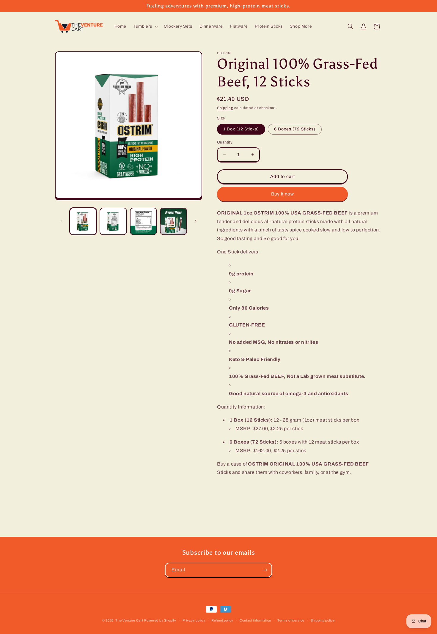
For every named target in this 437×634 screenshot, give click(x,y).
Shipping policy (323, 620)
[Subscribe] (264, 570)
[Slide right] (195, 221)
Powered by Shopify (160, 620)
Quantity (224, 142)
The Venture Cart (129, 620)
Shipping (225, 108)
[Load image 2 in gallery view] (113, 221)
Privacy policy (194, 620)
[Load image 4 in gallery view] (173, 221)
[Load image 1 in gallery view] (83, 221)
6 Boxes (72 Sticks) (294, 129)
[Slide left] (61, 221)
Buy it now (282, 194)
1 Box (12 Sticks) (241, 129)
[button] (145, 26)
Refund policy (222, 620)
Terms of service (290, 620)
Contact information (255, 620)
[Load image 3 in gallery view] (143, 221)
